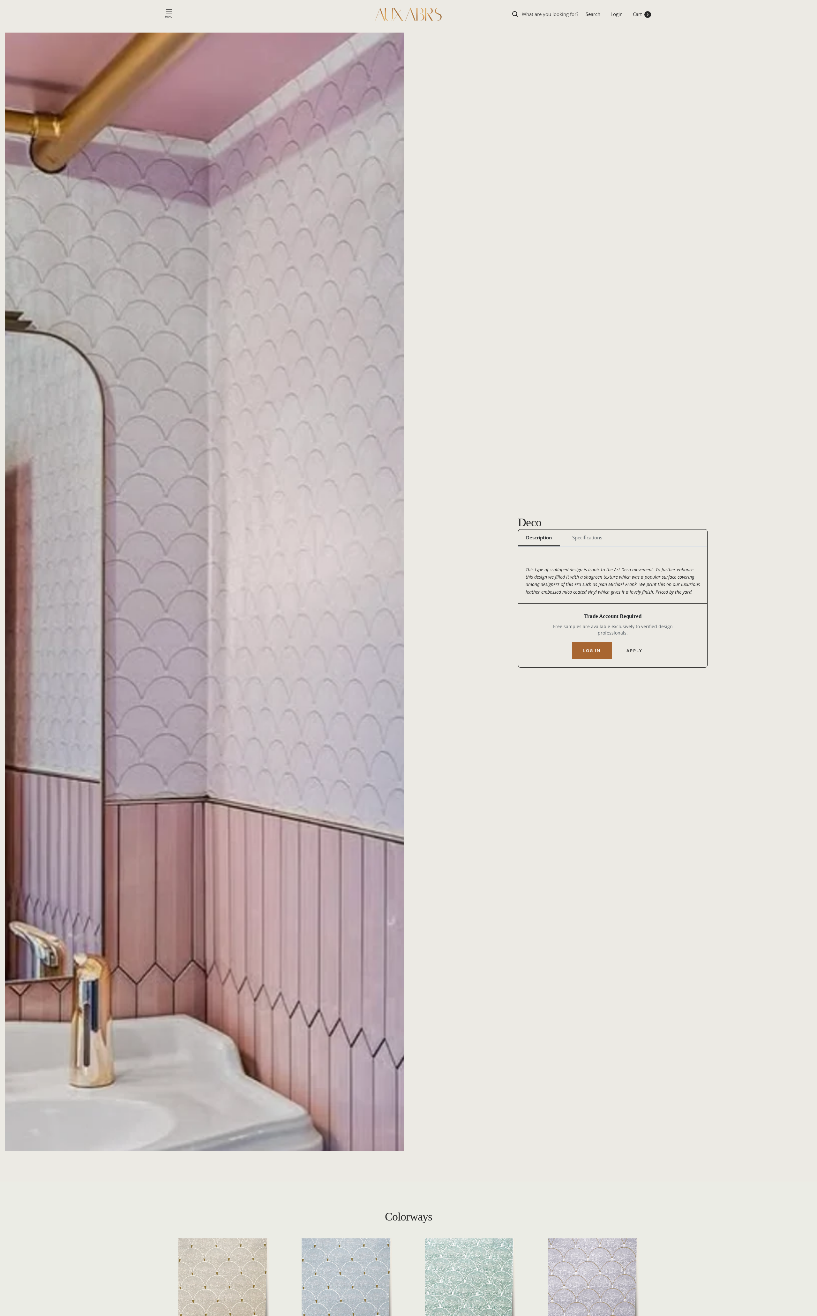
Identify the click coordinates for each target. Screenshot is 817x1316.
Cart (640, 14)
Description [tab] (539, 537)
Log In (592, 650)
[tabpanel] (613, 578)
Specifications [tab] (587, 537)
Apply (634, 650)
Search (593, 14)
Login (617, 14)
